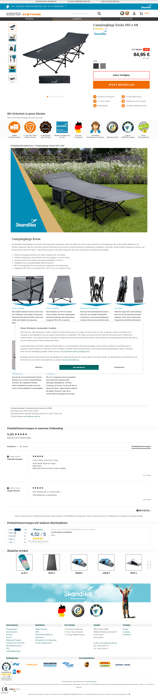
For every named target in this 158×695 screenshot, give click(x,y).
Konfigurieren (119, 367)
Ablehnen (38, 367)
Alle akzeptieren (79, 367)
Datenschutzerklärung (70, 360)
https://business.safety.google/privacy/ (75, 351)
